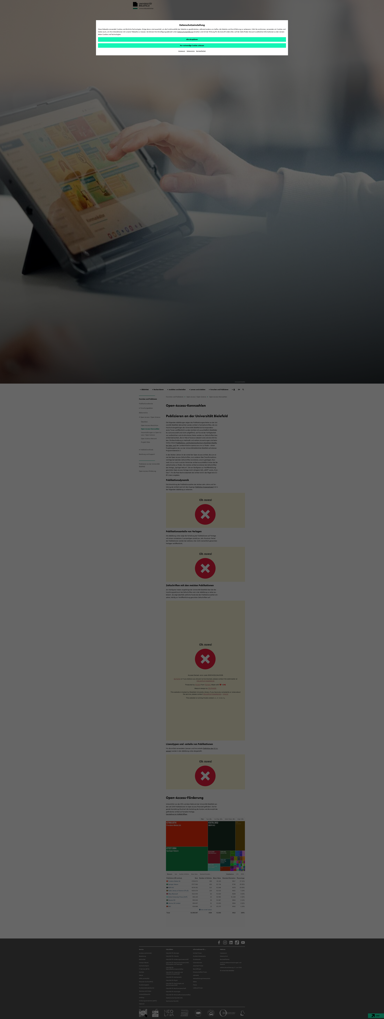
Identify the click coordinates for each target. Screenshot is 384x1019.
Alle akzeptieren (192, 39)
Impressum (181, 51)
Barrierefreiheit (201, 51)
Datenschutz (191, 51)
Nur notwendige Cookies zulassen (192, 45)
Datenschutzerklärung (185, 32)
